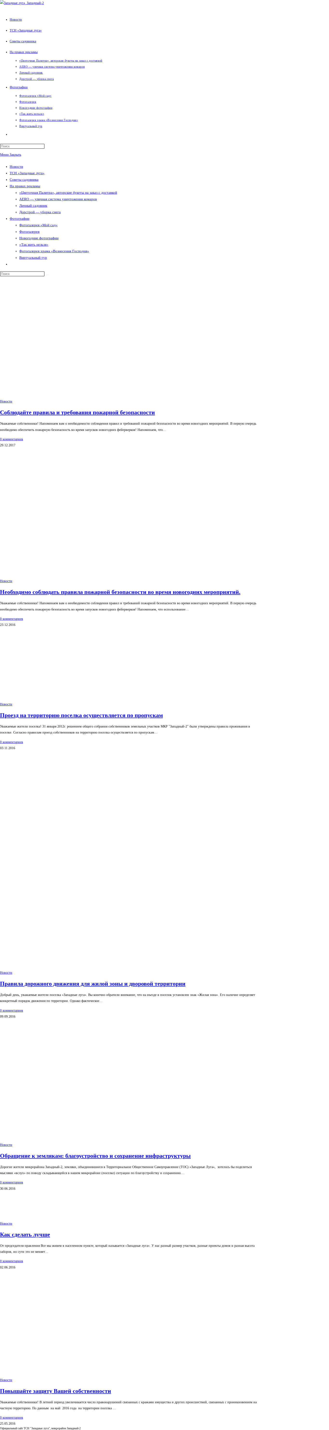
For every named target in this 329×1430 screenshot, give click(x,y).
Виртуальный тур (33, 258)
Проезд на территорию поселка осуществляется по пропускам (81, 715)
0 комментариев (11, 439)
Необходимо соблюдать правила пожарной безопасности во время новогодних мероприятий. (120, 592)
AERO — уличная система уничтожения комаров (58, 199)
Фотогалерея (29, 232)
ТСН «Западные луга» (27, 173)
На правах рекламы (25, 186)
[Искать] (47, 274)
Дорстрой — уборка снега (40, 212)
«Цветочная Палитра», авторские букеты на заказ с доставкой (68, 193)
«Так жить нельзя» (33, 245)
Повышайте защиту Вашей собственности (55, 1391)
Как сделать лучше (25, 1234)
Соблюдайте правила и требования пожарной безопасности (77, 412)
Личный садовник (33, 206)
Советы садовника (24, 180)
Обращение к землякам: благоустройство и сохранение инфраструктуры (95, 1156)
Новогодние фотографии (39, 238)
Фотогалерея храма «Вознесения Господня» (54, 251)
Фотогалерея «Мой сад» (38, 225)
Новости (16, 167)
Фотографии (19, 219)
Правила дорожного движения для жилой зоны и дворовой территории (92, 984)
